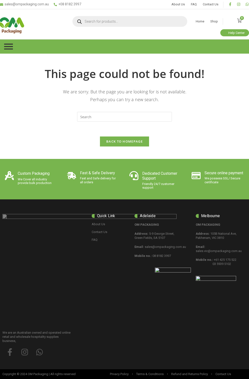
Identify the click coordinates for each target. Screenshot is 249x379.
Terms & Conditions (150, 374)
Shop (214, 21)
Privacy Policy (119, 374)
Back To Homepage (124, 141)
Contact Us (210, 4)
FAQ (194, 4)
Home (200, 21)
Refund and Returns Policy (189, 374)
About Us (178, 4)
